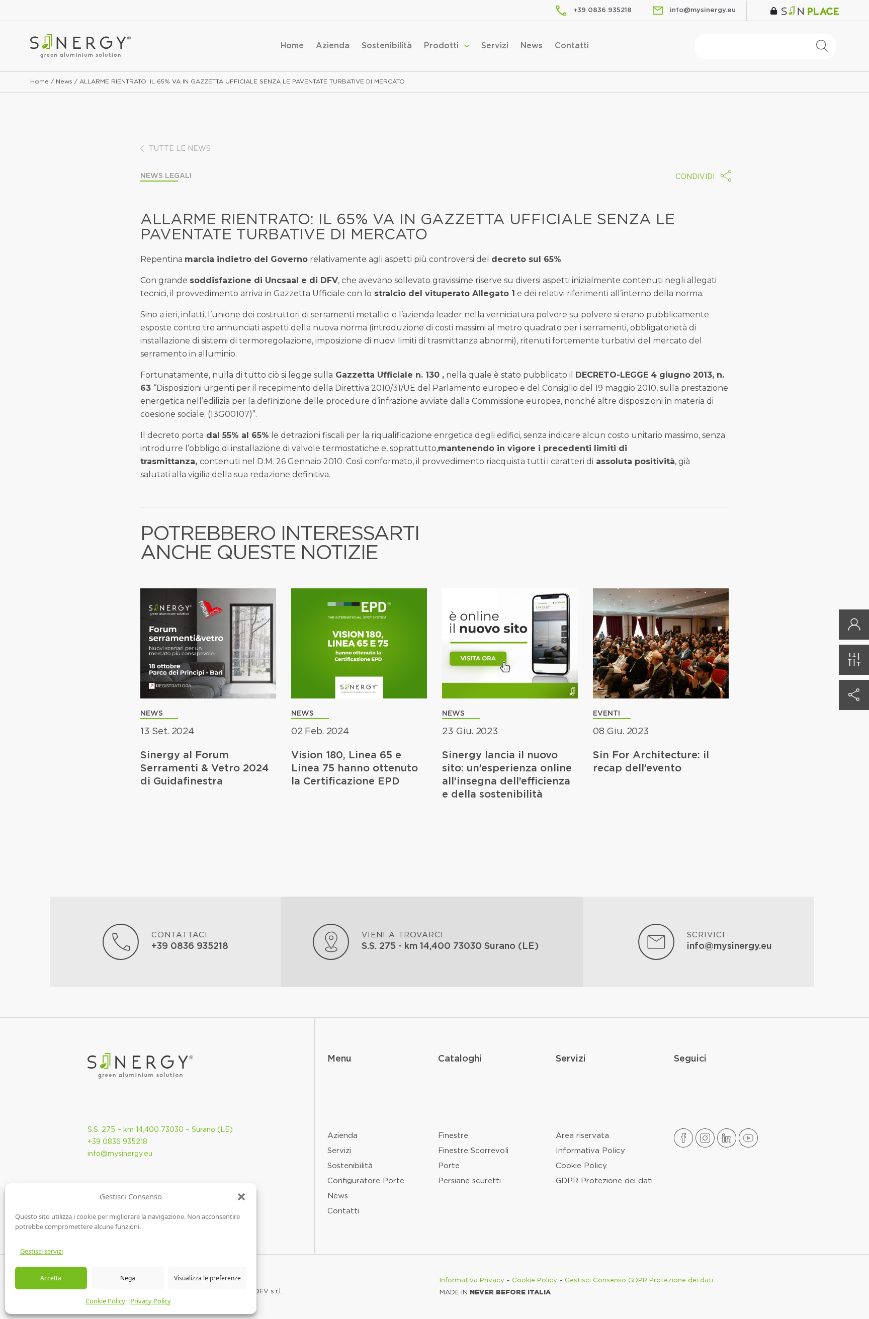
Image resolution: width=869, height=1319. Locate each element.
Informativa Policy (590, 1151)
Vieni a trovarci (403, 935)
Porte (449, 1166)
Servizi (494, 46)
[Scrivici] (656, 942)
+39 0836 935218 (189, 946)
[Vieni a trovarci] (331, 942)
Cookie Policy (105, 1300)
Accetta (50, 1278)
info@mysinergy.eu (729, 946)
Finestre (453, 1135)
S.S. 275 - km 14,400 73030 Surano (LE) (450, 946)
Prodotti (441, 46)
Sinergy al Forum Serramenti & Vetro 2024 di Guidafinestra (204, 768)
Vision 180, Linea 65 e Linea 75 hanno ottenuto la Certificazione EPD (354, 768)
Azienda (333, 46)
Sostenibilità (387, 46)
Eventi (606, 714)
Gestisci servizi (41, 1251)
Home (292, 46)
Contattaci (179, 935)
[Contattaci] (121, 942)
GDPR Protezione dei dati (604, 1181)
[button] (241, 1196)
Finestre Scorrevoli (473, 1151)
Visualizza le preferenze (207, 1278)
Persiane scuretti (469, 1181)
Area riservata (582, 1135)
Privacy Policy (150, 1300)
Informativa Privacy (472, 1280)
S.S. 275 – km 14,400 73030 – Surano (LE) (160, 1130)
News (531, 46)
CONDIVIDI (695, 177)
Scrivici (706, 935)
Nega (127, 1278)
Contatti (572, 46)
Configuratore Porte (365, 1181)
